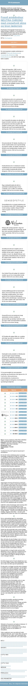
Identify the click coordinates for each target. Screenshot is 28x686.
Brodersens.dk (17, 53)
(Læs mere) (17, 35)
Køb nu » (14, 46)
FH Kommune (14, 3)
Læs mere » (14, 42)
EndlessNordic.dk (6, 57)
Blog (10, 683)
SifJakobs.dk (12, 55)
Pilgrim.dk (9, 53)
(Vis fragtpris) (8, 38)
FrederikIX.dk (4, 55)
